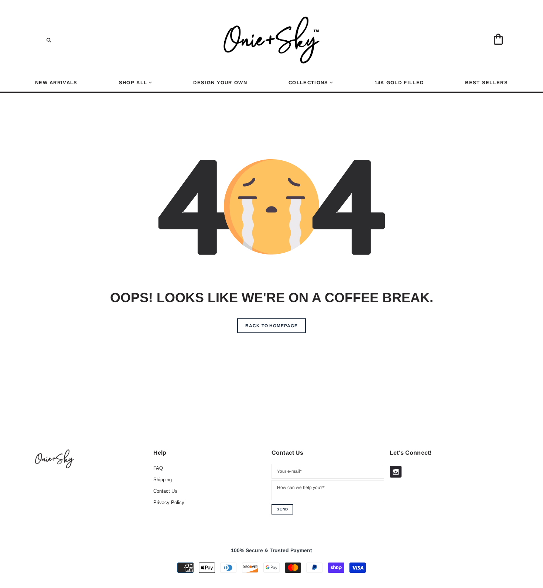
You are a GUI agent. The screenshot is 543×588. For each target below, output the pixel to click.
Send (282, 509)
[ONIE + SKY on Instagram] (396, 472)
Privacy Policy (168, 502)
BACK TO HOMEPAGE (271, 325)
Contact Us (165, 491)
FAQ (158, 468)
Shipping (162, 479)
